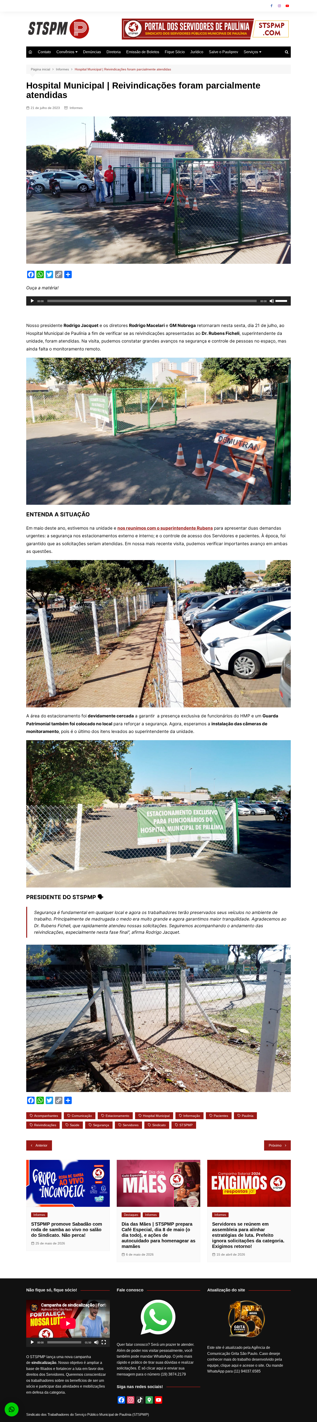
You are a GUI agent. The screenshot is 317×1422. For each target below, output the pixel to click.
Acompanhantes (46, 1116)
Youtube (287, 5)
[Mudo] (271, 301)
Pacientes (221, 1116)
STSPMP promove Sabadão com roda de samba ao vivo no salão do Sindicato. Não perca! (66, 1229)
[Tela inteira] (103, 1342)
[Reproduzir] (32, 301)
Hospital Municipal (156, 1116)
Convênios (65, 52)
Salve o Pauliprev (223, 52)
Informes (76, 108)
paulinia (247, 1116)
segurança (101, 1125)
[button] (12, 1409)
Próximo (275, 1145)
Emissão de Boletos (142, 52)
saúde (74, 1125)
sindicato (159, 1125)
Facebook (271, 5)
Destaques (131, 1215)
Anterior (41, 1145)
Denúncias (92, 52)
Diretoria (114, 52)
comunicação (82, 1116)
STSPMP (186, 1125)
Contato (44, 52)
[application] (158, 301)
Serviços (251, 52)
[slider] (281, 300)
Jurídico (196, 52)
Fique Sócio (175, 52)
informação (191, 1116)
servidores (131, 1125)
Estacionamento (117, 1116)
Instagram (279, 5)
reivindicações (45, 1125)
